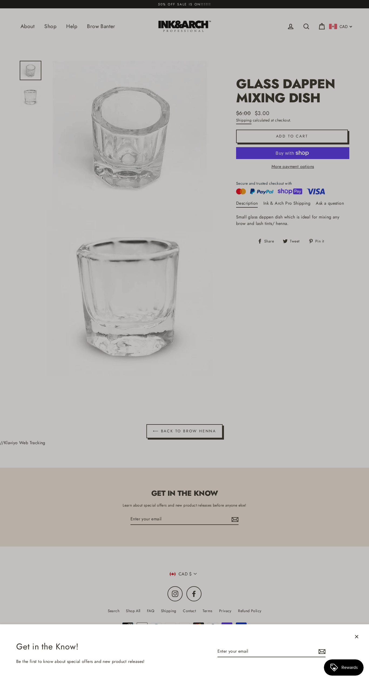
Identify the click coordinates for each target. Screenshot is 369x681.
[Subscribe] (321, 651)
